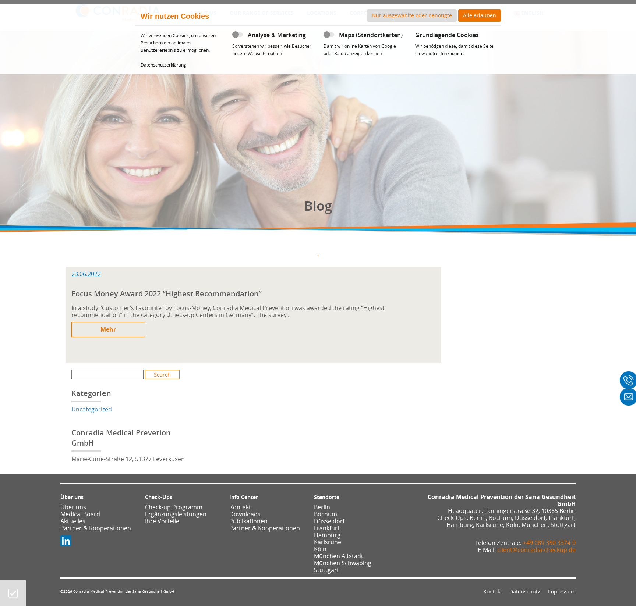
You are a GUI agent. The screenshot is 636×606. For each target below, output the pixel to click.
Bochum (325, 514)
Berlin (322, 507)
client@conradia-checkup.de (536, 550)
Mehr (108, 329)
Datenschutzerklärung (163, 65)
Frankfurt (327, 528)
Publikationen (248, 521)
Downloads (245, 514)
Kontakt (240, 507)
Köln (320, 549)
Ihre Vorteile (162, 521)
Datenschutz (524, 591)
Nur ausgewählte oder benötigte (412, 15)
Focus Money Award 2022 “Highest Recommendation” (166, 294)
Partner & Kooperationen (95, 528)
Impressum (562, 591)
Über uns (73, 507)
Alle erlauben (479, 15)
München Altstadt (338, 556)
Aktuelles (72, 521)
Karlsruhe (327, 542)
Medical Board (80, 514)
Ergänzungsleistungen (175, 514)
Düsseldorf (329, 521)
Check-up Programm (173, 507)
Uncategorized (91, 409)
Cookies (13, 593)
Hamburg (327, 535)
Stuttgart (326, 570)
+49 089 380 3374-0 (549, 543)
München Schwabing (342, 563)
